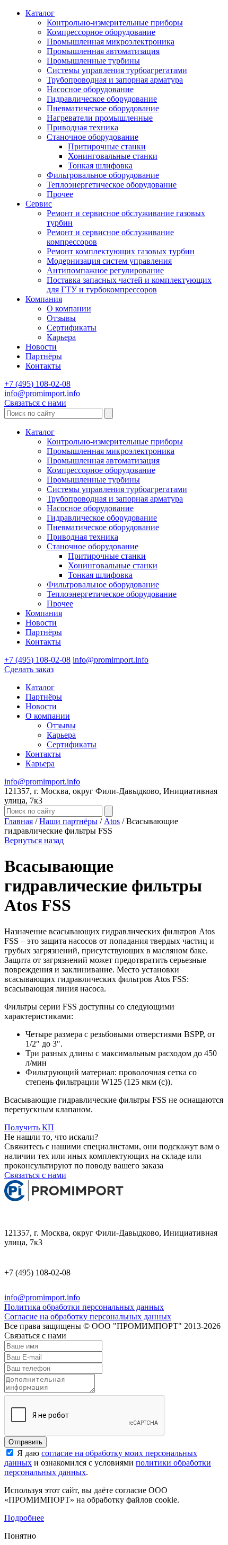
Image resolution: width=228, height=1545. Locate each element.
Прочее (60, 194)
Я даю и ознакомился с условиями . (107, 1463)
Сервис (38, 203)
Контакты (43, 365)
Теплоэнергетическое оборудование (112, 184)
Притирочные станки (107, 146)
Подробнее (24, 1517)
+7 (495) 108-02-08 (37, 383)
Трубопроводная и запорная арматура (115, 79)
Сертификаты (72, 327)
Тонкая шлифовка (100, 165)
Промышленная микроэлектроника (110, 41)
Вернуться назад (34, 840)
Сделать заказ (29, 669)
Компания (43, 298)
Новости (41, 346)
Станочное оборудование (92, 136)
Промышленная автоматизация (103, 51)
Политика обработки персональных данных (84, 1306)
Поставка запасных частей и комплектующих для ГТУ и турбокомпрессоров (129, 284)
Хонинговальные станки (112, 155)
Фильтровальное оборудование (103, 175)
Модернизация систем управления (109, 260)
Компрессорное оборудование (101, 32)
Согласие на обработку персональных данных (87, 1316)
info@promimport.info (42, 393)
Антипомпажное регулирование (105, 270)
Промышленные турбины (93, 60)
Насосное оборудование (90, 89)
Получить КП (29, 1127)
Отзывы (61, 318)
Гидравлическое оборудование (102, 98)
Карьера (61, 337)
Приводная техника (82, 127)
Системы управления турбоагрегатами (117, 70)
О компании (69, 308)
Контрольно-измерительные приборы (115, 22)
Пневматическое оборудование (103, 108)
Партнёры (43, 356)
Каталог (40, 12)
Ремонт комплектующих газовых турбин (121, 251)
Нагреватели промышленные (100, 117)
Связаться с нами (35, 402)
